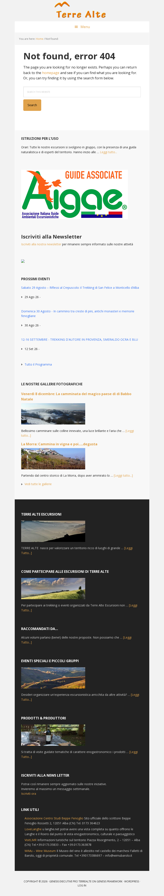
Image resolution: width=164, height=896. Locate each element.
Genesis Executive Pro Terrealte (70, 881)
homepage (50, 72)
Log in (82, 885)
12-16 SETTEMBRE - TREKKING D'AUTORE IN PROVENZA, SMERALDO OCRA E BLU (79, 339)
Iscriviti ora (28, 794)
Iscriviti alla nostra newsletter (41, 244)
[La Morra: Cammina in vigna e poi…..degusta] (53, 460)
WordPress (131, 881)
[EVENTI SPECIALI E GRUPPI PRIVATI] (53, 679)
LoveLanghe (33, 829)
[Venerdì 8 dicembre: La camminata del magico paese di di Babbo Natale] (53, 415)
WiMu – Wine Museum (40, 851)
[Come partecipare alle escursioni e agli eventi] (53, 590)
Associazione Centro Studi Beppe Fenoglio (54, 818)
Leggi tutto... (108, 152)
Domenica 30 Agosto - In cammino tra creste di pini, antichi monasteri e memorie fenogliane (77, 313)
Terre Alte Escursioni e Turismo (82, 10)
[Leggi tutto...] (123, 475)
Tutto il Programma (38, 364)
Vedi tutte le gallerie (38, 484)
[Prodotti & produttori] (53, 737)
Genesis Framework (109, 881)
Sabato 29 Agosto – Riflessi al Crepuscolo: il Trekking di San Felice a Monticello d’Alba (80, 288)
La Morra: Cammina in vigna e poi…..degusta (59, 444)
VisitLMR (31, 840)
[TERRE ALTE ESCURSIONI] (53, 533)
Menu (85, 26)
